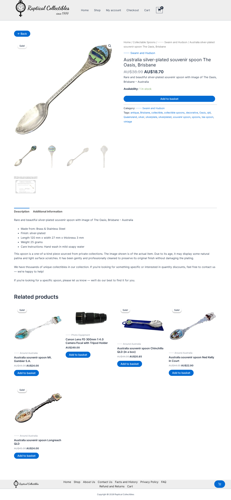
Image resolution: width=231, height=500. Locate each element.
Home (85, 10)
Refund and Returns (111, 486)
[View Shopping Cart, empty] (159, 10)
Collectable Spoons (144, 42)
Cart (147, 10)
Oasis (202, 112)
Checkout (132, 10)
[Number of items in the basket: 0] (219, 484)
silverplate (151, 117)
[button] (110, 46)
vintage (128, 121)
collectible (157, 112)
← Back (22, 33)
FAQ (163, 482)
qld (209, 112)
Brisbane (145, 112)
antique (135, 112)
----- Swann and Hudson (172, 42)
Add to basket (169, 98)
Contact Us (105, 482)
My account (113, 10)
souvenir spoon (181, 117)
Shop (97, 10)
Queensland (130, 117)
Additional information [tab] (47, 211)
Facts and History (126, 482)
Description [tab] (21, 211)
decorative (192, 112)
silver (141, 117)
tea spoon (207, 117)
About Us (89, 482)
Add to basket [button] (26, 373)
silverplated (164, 117)
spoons (196, 117)
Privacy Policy (149, 482)
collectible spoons (174, 112)
